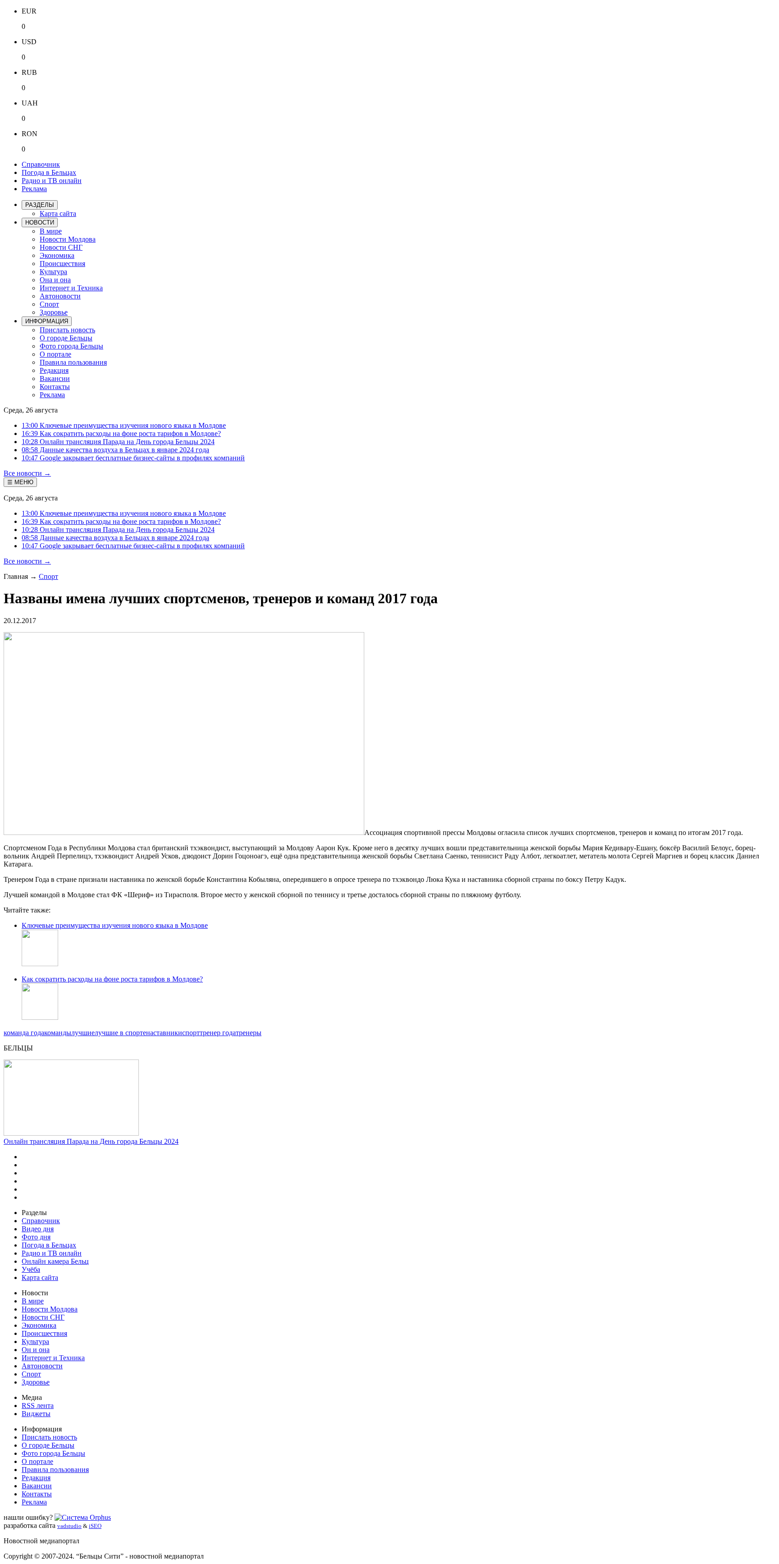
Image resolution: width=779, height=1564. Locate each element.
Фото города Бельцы (71, 346)
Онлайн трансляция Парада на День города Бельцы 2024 (91, 1141)
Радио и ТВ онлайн (52, 180)
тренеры (248, 1033)
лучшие (83, 1033)
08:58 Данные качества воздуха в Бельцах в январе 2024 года (115, 450)
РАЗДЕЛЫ (39, 205)
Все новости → (27, 473)
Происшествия (62, 263)
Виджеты (36, 1413)
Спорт (49, 304)
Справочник (41, 164)
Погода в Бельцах (49, 172)
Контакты (55, 386)
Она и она (55, 280)
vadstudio (69, 1526)
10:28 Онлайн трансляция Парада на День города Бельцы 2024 (118, 441)
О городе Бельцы (66, 338)
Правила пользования (73, 362)
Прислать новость (67, 330)
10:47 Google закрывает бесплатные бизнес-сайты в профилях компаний (133, 458)
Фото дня (36, 1237)
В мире (51, 231)
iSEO (95, 1526)
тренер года (218, 1033)
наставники (164, 1033)
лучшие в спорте (120, 1033)
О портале (55, 354)
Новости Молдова (68, 239)
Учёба (31, 1269)
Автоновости (60, 296)
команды (57, 1033)
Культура (53, 271)
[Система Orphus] (83, 1517)
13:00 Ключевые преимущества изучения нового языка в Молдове (124, 425)
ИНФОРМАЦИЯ (46, 321)
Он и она (36, 1349)
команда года (24, 1033)
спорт (191, 1033)
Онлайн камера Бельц (55, 1261)
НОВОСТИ (39, 222)
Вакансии (55, 378)
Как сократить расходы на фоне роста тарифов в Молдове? (112, 979)
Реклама (34, 189)
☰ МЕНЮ (20, 482)
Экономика (57, 255)
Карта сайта (58, 213)
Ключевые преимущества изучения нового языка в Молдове (115, 925)
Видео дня (38, 1229)
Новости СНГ (61, 247)
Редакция (54, 370)
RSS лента (38, 1405)
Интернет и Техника (71, 288)
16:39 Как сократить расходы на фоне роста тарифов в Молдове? (121, 433)
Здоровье (54, 312)
